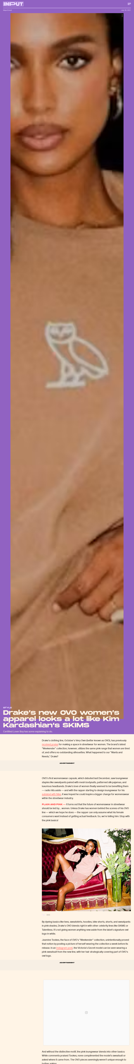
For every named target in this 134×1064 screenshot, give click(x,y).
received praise (50, 744)
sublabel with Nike (51, 794)
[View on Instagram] (86, 1012)
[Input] (13, 4)
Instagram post (64, 947)
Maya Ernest (7, 10)
